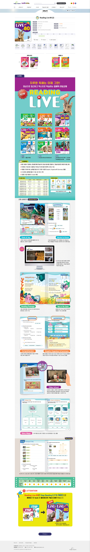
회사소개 (62, 7)
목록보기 (45, 534)
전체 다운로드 (53, 39)
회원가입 (74, 7)
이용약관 (35, 542)
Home (68, 10)
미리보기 (44, 39)
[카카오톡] (71, 3)
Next (39, 62)
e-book (37, 7)
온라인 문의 (21, 542)
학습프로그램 (45, 7)
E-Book (36, 39)
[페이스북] (75, 3)
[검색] (55, 3)
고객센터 (54, 7)
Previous (19, 62)
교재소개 (20, 7)
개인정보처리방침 (28, 542)
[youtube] (73, 3)
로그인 (70, 7)
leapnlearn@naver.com (40, 547)
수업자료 (29, 7)
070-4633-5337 (20, 547)
